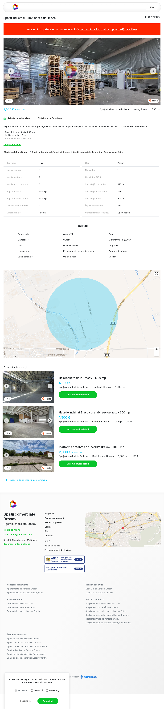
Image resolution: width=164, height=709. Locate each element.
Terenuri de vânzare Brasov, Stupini (23, 611)
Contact (49, 535)
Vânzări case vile (94, 584)
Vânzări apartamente (17, 584)
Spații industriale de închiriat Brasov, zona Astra (98, 152)
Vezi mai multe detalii (78, 394)
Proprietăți (50, 513)
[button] (11, 71)
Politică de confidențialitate (58, 550)
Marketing (54, 690)
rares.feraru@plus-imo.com (18, 534)
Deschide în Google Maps (17, 544)
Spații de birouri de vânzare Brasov (102, 607)
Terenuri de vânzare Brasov (20, 603)
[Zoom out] (156, 354)
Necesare (23, 690)
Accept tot (48, 701)
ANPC (47, 541)
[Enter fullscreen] (156, 274)
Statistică (38, 690)
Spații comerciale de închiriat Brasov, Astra (27, 646)
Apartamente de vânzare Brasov (22, 589)
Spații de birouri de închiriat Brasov (23, 638)
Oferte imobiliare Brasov (16, 152)
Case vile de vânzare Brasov (99, 589)
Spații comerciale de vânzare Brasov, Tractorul (107, 615)
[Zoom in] (156, 349)
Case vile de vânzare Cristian (99, 592)
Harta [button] (155, 100)
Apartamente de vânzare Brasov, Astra (25, 592)
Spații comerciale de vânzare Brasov (103, 603)
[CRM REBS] (88, 676)
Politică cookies (52, 545)
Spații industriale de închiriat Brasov (51, 152)
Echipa (48, 526)
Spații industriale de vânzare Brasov (102, 619)
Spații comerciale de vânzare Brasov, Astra (106, 611)
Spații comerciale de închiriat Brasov (24, 642)
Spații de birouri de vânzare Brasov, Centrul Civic (108, 622)
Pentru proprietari (53, 522)
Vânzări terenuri (15, 599)
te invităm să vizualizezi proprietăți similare (108, 29)
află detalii (44, 679)
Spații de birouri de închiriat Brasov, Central (27, 658)
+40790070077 (12, 530)
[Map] (82, 314)
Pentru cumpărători (54, 518)
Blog (47, 531)
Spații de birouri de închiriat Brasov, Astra (26, 654)
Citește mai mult (12, 144)
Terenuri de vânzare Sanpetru (21, 607)
